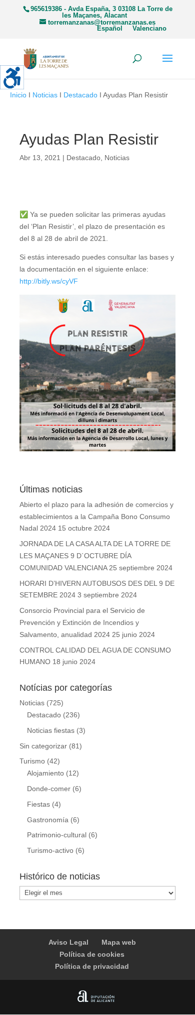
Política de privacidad (92, 966)
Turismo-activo (50, 850)
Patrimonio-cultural (56, 835)
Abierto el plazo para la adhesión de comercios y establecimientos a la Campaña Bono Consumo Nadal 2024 (97, 516)
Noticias (45, 95)
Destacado (81, 95)
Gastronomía (47, 820)
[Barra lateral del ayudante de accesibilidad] (12, 77)
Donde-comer (48, 789)
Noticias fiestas (50, 730)
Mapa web (119, 942)
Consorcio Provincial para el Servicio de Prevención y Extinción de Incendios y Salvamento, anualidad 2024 (82, 622)
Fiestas (38, 804)
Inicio (18, 95)
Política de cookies (92, 954)
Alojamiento (45, 773)
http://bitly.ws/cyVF (49, 281)
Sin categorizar (43, 746)
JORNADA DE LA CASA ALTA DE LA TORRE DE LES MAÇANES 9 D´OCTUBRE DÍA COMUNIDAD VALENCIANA (95, 556)
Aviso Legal (68, 942)
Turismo (32, 761)
